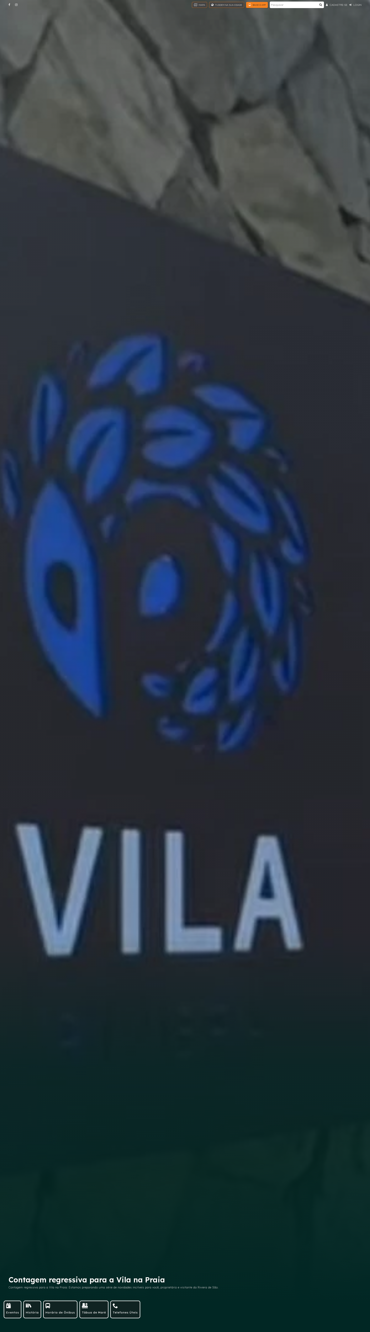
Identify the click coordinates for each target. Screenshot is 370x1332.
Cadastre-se (338, 5)
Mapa (201, 4)
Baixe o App (259, 4)
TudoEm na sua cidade (228, 4)
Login (357, 5)
